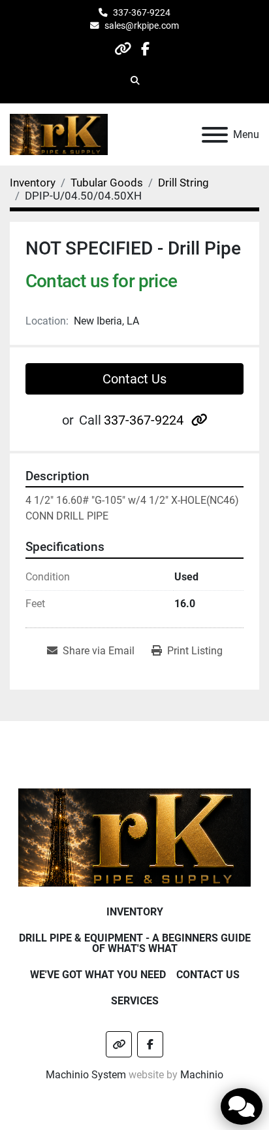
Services (135, 1001)
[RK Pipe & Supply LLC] (134, 836)
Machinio (201, 1074)
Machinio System (86, 1074)
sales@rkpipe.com (141, 25)
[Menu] (215, 135)
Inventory (134, 912)
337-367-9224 (141, 12)
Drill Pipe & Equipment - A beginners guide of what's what (135, 943)
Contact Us (134, 379)
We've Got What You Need (98, 974)
